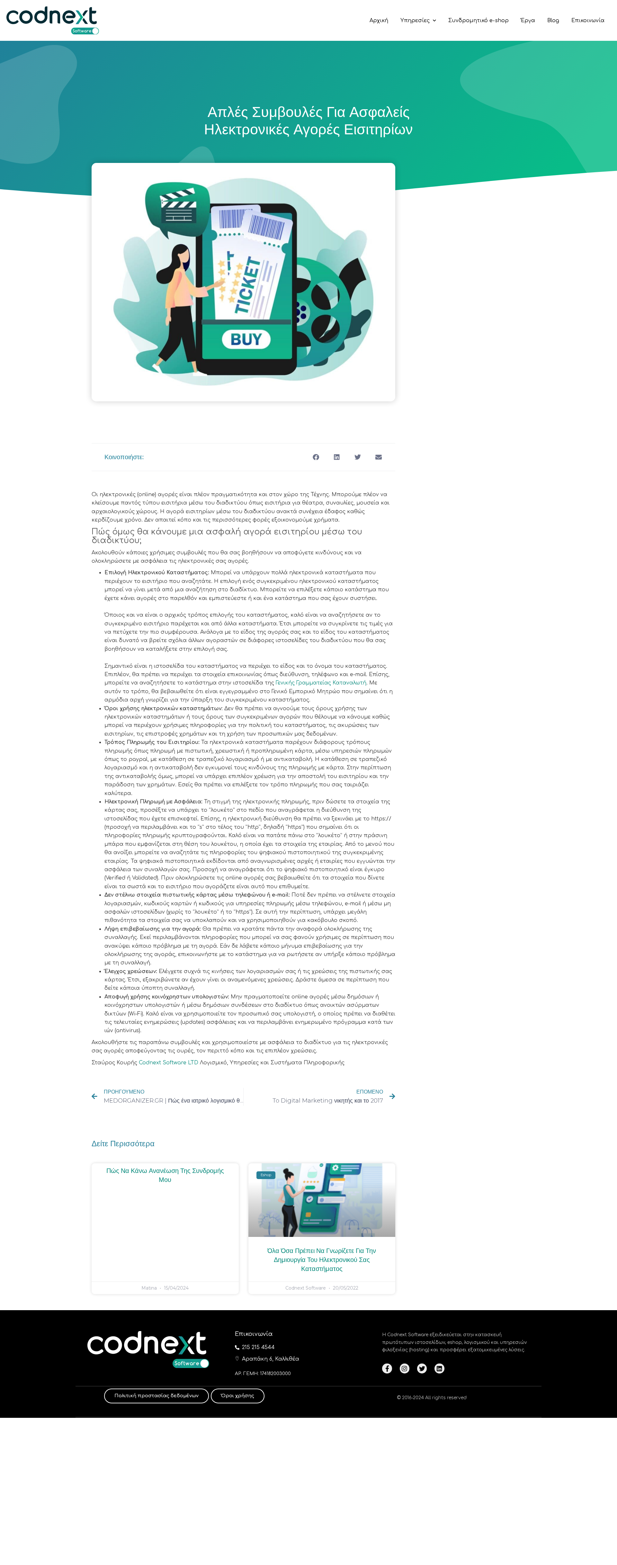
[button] (315, 457)
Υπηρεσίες (415, 20)
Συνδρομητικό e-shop (478, 20)
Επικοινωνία (587, 20)
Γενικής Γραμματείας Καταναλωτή (321, 683)
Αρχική (379, 20)
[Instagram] (404, 1368)
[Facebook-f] (387, 1368)
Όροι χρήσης (237, 1396)
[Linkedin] (439, 1368)
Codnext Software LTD (168, 1063)
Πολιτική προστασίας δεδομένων (156, 1396)
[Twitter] (422, 1368)
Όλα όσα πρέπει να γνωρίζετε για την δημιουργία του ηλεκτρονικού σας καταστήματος (321, 1260)
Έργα (528, 20)
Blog (553, 20)
